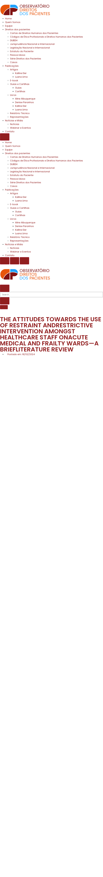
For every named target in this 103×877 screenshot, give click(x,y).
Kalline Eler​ (21, 106)
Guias (18, 87)
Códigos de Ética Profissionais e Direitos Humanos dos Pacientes (46, 36)
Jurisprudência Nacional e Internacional (32, 44)
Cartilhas (20, 91)
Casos (13, 62)
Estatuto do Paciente (21, 51)
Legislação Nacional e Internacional (30, 47)
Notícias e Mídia (14, 120)
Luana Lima (21, 76)
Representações (19, 116)
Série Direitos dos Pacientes (25, 58)
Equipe (8, 25)
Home (8, 18)
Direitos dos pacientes (17, 29)
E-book (14, 80)
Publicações (12, 65)
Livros (13, 95)
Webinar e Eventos (20, 127)
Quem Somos (12, 22)
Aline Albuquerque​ (25, 98)
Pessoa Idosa (17, 55)
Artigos (14, 69)
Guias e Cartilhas (19, 84)
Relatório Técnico (20, 113)
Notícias (14, 124)
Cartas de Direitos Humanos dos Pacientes (34, 33)
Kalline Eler (21, 73)
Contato (9, 131)
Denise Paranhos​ (24, 102)
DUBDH (13, 40)
